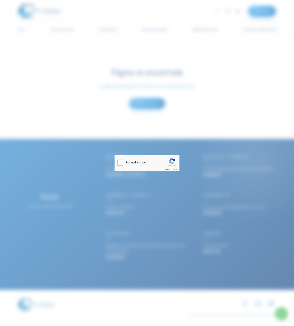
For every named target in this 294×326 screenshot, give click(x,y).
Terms (174, 169)
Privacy (167, 169)
